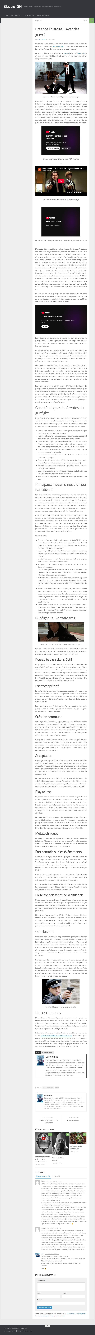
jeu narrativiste (58, 46)
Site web (39, 1300)
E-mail (64, 1293)
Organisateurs (50, 1087)
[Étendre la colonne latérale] (91, 20)
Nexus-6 (67, 53)
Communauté (28, 15)
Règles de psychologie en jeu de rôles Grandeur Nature (42, 1159)
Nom (39, 1293)
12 (51, 1134)
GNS (44, 1087)
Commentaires (44, 1176)
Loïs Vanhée (41, 40)
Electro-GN (13, 6)
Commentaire (41, 1280)
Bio (39, 1052)
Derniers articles (48, 1052)
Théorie (57, 1087)
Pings (57, 1176)
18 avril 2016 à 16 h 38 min (52, 1254)
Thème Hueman (28, 1331)
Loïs (42, 1254)
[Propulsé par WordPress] (16, 1331)
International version (42, 15)
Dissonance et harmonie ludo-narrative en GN (56, 1036)
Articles (38, 20)
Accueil (6, 15)
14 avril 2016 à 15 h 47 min (55, 1181)
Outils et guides (15, 15)
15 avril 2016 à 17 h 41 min (54, 1228)
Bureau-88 (81, 53)
